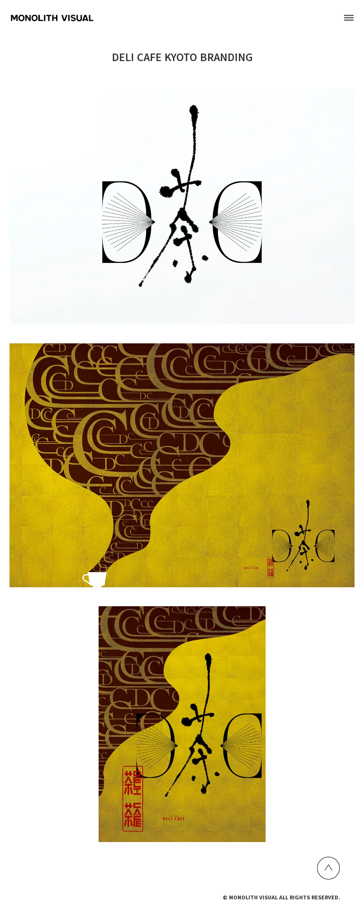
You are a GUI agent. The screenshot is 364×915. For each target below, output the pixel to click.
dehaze (349, 18)
